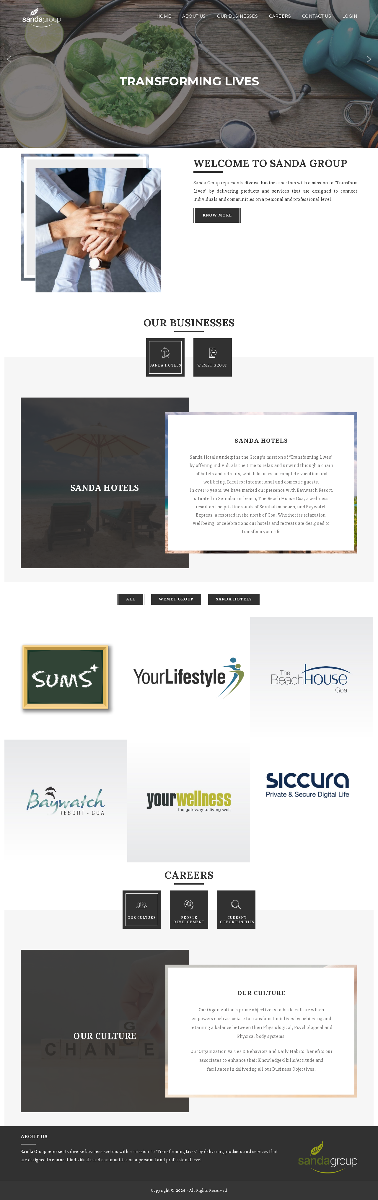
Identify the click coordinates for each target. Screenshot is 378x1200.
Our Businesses (237, 16)
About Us (194, 16)
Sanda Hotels (234, 599)
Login (349, 16)
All (130, 599)
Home (164, 16)
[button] (9, 59)
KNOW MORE (217, 215)
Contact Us (316, 16)
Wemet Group (176, 599)
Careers (280, 16)
